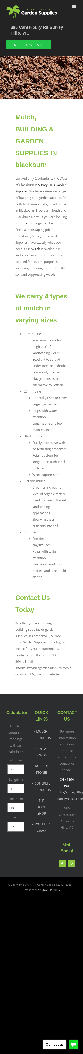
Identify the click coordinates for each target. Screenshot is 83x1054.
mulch (25, 223)
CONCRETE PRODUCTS (41, 786)
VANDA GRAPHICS (49, 890)
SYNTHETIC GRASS (41, 827)
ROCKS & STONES (41, 769)
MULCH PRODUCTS (41, 734)
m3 (15, 818)
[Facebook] (62, 863)
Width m (16, 760)
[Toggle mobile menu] (74, 6)
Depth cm (16, 798)
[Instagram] (71, 863)
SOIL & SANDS (42, 752)
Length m (16, 779)
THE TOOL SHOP (41, 806)
